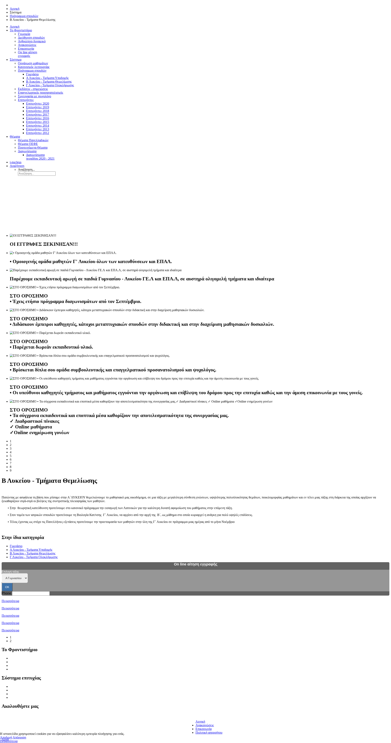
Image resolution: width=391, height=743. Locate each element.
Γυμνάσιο (16, 546)
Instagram (9, 724)
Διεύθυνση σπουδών (23, 662)
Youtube (8, 728)
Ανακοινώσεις (19, 669)
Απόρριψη (19, 737)
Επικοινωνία (204, 729)
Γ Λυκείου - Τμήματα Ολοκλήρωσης (34, 557)
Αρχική (200, 721)
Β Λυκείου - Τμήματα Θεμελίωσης (32, 553)
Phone (6, 593)
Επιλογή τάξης (10, 571)
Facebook (9, 715)
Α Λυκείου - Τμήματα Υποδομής (31, 549)
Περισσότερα (10, 601)
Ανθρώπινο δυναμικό (23, 665)
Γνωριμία (16, 658)
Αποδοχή (6, 737)
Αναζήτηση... (26, 169)
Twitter (7, 719)
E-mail (200, 714)
